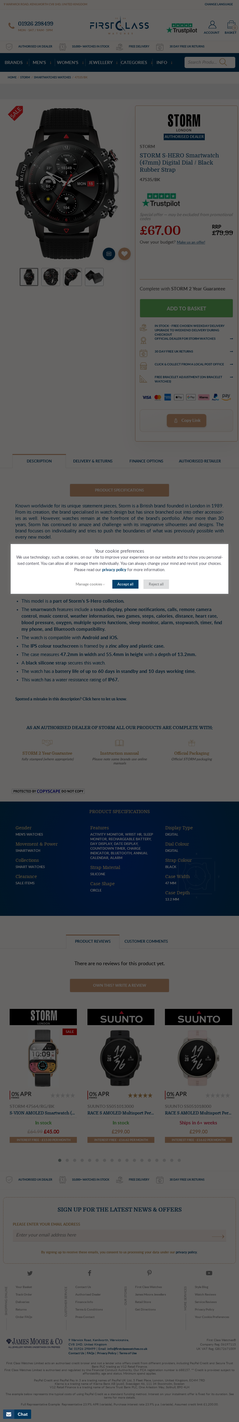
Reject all (156, 584)
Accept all (125, 584)
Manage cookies (89, 584)
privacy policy (114, 570)
